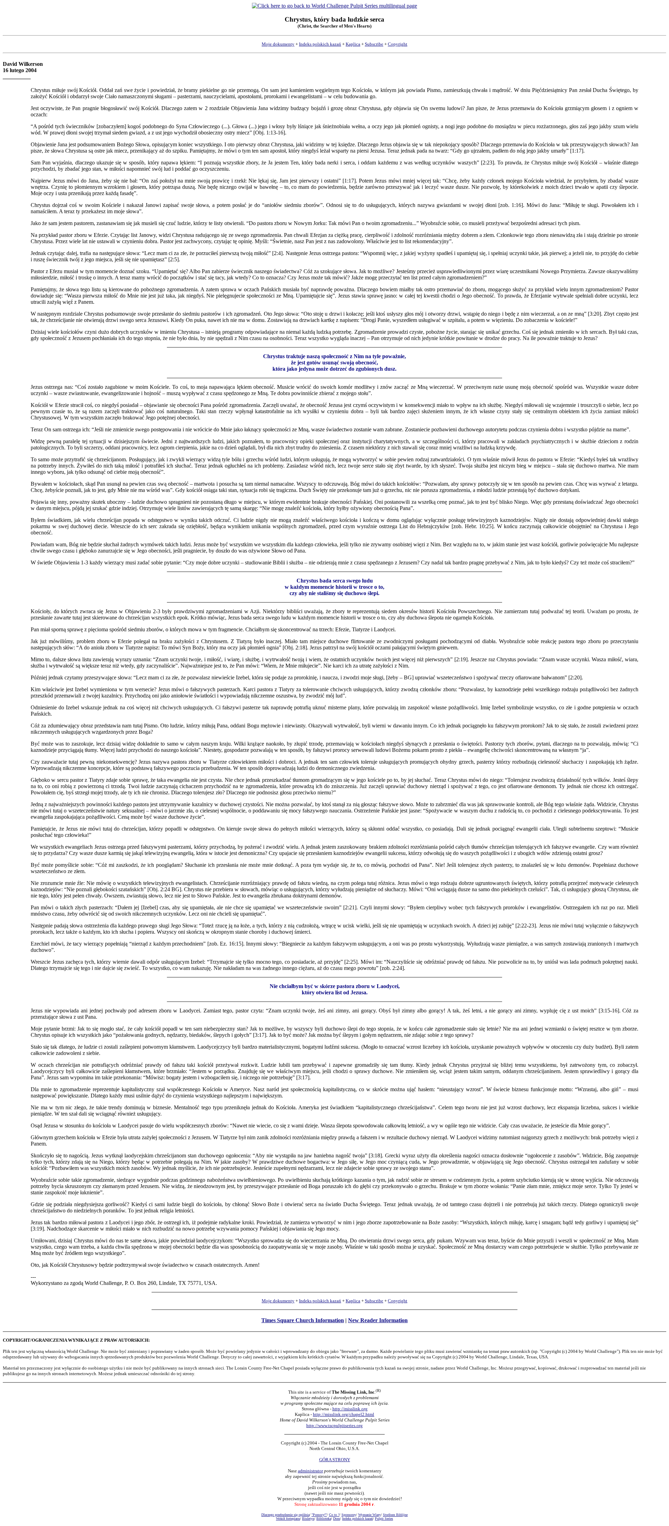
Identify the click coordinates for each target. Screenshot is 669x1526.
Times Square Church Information (302, 1320)
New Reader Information (378, 1320)
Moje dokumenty (278, 44)
